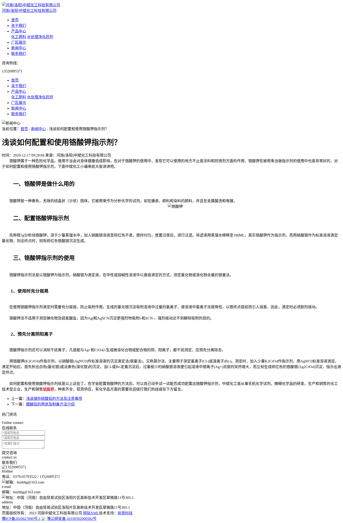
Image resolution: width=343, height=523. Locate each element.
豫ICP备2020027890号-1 (21, 519)
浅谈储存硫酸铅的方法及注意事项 (54, 399)
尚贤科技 (125, 513)
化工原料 (18, 37)
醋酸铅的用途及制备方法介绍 (50, 404)
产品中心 (18, 31)
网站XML (91, 513)
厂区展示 (18, 42)
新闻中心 (18, 48)
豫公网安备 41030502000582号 (72, 519)
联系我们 (18, 54)
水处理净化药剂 (40, 37)
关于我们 (18, 26)
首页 (15, 20)
